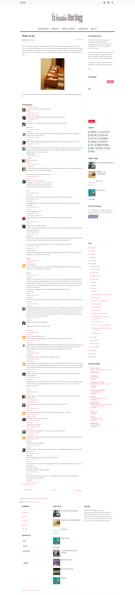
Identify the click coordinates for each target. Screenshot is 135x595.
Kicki (27, 474)
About (27, 590)
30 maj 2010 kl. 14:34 (32, 453)
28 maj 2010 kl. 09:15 (32, 199)
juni (93, 285)
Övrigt (92, 151)
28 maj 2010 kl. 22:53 (32, 426)
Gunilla (28, 410)
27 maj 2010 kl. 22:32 (32, 164)
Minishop (55, 29)
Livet (91, 145)
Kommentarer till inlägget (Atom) (39, 498)
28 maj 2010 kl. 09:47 (32, 207)
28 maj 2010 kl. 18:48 (32, 359)
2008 (91, 353)
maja (27, 447)
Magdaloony (94, 423)
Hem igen (24, 529)
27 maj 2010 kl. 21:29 (32, 137)
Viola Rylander (30, 435)
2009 (91, 350)
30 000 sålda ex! (96, 333)
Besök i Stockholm (97, 304)
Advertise (32, 590)
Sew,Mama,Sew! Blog (97, 382)
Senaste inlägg (28, 489)
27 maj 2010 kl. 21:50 (32, 144)
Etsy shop (99, 181)
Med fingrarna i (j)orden (33, 215)
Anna (27, 334)
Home (23, 590)
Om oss (94, 29)
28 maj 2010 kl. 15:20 (32, 332)
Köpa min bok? (100, 190)
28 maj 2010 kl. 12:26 (32, 246)
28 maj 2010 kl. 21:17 (32, 408)
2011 (91, 260)
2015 (91, 248)
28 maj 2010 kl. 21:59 (32, 420)
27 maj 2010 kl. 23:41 (32, 176)
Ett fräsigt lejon (96, 310)
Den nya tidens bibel (95, 392)
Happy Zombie (94, 403)
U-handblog (94, 376)
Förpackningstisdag (95, 425)
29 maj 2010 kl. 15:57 (32, 445)
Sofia (27, 209)
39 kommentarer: (79, 39)
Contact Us (39, 590)
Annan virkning (104, 132)
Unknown (29, 262)
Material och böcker (102, 145)
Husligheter (104, 138)
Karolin (28, 422)
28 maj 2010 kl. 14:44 (32, 318)
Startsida (23, 3)
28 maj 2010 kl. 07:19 (32, 193)
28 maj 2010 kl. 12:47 (32, 275)
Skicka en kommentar (28, 484)
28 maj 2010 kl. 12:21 (32, 234)
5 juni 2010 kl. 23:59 (32, 482)
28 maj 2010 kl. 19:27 (32, 369)
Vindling (28, 361)
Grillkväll (94, 291)
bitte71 (28, 429)
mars (93, 340)
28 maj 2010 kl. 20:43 (32, 400)
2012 (91, 257)
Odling (92, 148)
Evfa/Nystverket (31, 107)
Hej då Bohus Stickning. (96, 418)
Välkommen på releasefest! (99, 301)
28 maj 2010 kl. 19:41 (32, 392)
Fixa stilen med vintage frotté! (98, 398)
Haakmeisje (29, 416)
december (94, 266)
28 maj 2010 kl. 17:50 (32, 340)
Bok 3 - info (93, 138)
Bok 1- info (93, 135)
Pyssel (108, 148)
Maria (28, 277)
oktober (94, 273)
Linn (27, 178)
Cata (91, 410)
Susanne (29, 166)
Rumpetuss (29, 371)
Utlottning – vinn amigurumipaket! (101, 325)
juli (92, 282)
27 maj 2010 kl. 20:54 (32, 113)
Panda (100, 148)
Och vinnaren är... (97, 307)
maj (93, 288)
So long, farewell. (95, 377)
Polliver (92, 417)
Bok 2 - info (31, 40)
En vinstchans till (96, 322)
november (94, 269)
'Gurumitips (83, 29)
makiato (92, 396)
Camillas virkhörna (31, 115)
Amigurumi (93, 132)
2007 (91, 357)
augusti (94, 279)
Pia (27, 224)
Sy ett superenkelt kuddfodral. (105, 162)
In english (93, 141)
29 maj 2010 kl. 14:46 (32, 439)
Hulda (28, 131)
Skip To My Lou (95, 368)
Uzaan (28, 139)
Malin (28, 461)
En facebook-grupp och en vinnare (101, 294)
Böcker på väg (96, 297)
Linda (28, 146)
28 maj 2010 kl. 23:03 (32, 433)
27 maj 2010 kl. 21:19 (32, 119)
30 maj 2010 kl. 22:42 (32, 459)
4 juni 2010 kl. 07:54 (32, 472)
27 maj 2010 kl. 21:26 (32, 129)
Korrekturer (25, 520)
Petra (28, 158)
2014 (91, 251)
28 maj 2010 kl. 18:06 (32, 353)
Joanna (28, 342)
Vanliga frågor (68, 29)
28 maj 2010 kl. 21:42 (32, 414)
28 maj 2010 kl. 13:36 (32, 295)
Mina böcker (43, 29)
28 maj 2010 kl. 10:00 (32, 213)
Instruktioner (103, 141)
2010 (91, 263)
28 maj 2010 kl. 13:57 (32, 304)
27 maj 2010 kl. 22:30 (32, 156)
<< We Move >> (94, 412)
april (93, 337)
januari (93, 346)
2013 (91, 254)
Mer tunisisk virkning (67, 569)
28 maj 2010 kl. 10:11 (32, 221)
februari (94, 343)
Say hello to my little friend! (99, 313)
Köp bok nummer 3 (66, 559)
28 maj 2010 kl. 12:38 (32, 260)
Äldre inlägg (78, 490)
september (95, 276)
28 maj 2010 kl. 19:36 (32, 377)
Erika (27, 121)
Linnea (28, 305)
